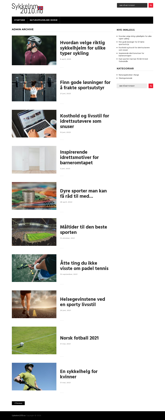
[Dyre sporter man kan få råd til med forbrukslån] (34, 196)
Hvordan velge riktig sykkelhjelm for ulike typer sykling (83, 48)
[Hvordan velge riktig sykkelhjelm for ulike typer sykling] (34, 50)
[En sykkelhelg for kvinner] (34, 376)
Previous (18, 403)
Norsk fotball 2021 (79, 338)
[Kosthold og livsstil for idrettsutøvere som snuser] (34, 123)
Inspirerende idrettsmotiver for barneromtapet (79, 158)
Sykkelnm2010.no (19, 415)
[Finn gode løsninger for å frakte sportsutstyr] (34, 87)
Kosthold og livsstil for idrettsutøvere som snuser (84, 121)
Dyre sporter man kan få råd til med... (83, 193)
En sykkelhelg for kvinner (79, 374)
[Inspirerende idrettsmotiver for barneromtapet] (34, 160)
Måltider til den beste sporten (83, 230)
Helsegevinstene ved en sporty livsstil (82, 302)
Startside (19, 20)
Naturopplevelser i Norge (43, 20)
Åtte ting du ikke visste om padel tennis (84, 266)
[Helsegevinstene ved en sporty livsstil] (34, 304)
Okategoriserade (125, 78)
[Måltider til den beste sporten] (34, 232)
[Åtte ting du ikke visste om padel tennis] (34, 268)
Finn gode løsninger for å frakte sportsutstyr (85, 85)
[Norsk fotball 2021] (34, 340)
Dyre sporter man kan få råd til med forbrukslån (133, 60)
